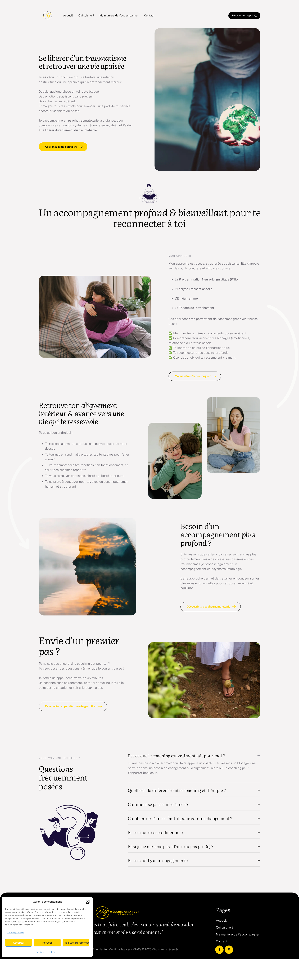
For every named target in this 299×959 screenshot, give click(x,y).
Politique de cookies (45, 952)
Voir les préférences (76, 942)
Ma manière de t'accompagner (238, 934)
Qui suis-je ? (224, 927)
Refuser (47, 942)
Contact (221, 941)
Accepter (18, 942)
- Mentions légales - (119, 949)
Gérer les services (15, 932)
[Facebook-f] (219, 949)
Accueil (221, 920)
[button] (87, 901)
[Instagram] (229, 949)
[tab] (194, 755)
